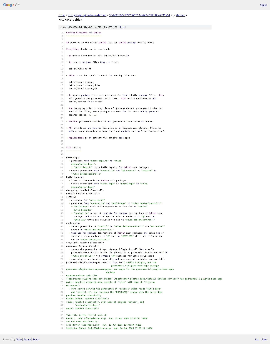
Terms (36, 339)
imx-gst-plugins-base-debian (87, 15)
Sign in (263, 4)
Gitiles (19, 339)
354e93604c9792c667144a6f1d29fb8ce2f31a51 (139, 15)
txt (257, 339)
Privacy (27, 339)
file (122, 27)
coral (61, 15)
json (264, 339)
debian (180, 15)
